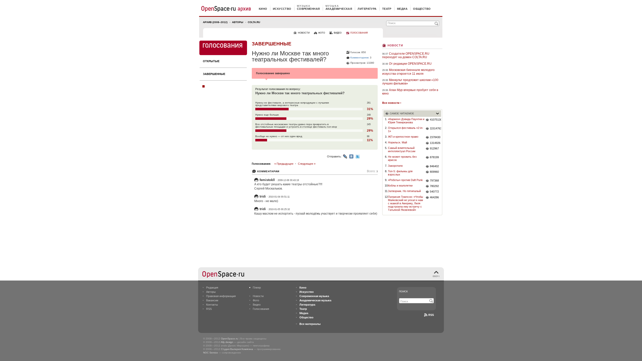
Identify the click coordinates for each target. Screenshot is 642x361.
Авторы (237, 22)
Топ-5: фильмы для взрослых (400, 173)
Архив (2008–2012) (215, 22)
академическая (339, 8)
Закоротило (395, 165)
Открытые (211, 61)
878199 (434, 157)
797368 (434, 180)
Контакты (212, 304)
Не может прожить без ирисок (402, 158)
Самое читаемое (402, 113)
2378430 (435, 137)
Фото (256, 300)
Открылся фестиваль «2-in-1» (405, 129)
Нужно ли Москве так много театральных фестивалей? (300, 93)
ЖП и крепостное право (403, 136)
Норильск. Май (397, 142)
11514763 (435, 128)
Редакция (212, 287)
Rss (431, 314)
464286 (434, 197)
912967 (434, 148)
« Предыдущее (283, 163)
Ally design (227, 342)
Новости (395, 45)
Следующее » (306, 163)
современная (308, 8)
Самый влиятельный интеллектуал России (401, 149)
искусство (282, 8)
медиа (402, 8)
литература (367, 8)
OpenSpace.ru (229, 338)
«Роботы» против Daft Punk (405, 180)
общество (422, 8)
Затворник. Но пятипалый (404, 191)
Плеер (257, 287)
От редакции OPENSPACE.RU (410, 63)
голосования (359, 33)
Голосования (261, 308)
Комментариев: (359, 57)
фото (321, 33)
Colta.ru (254, 22)
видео (338, 33)
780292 (434, 186)
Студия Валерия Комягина (237, 349)
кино (263, 8)
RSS (209, 308)
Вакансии (212, 300)
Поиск (403, 291)
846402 (434, 166)
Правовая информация (221, 296)
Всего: (372, 171)
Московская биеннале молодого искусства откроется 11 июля (408, 71)
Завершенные (214, 73)
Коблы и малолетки (400, 185)
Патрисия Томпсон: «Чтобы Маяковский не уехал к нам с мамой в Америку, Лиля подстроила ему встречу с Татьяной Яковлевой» (405, 203)
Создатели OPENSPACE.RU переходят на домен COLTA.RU (405, 55)
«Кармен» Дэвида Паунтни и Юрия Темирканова (406, 121)
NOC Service (210, 352)
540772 (434, 191)
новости (303, 33)
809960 (434, 171)
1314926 (435, 142)
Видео (257, 304)
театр (386, 8)
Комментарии (268, 171)
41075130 (435, 119)
